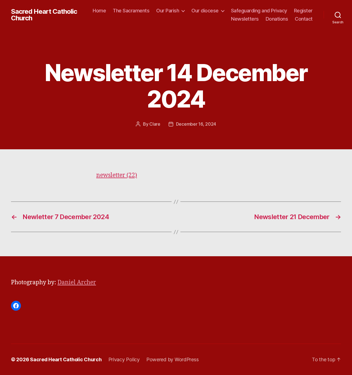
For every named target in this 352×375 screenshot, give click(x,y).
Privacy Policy (124, 359)
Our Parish (167, 10)
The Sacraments (131, 10)
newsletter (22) (116, 175)
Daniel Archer (76, 282)
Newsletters (245, 19)
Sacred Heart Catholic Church (44, 14)
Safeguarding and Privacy (259, 10)
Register (303, 10)
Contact (304, 19)
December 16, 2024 (196, 124)
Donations (277, 19)
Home (99, 10)
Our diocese (205, 10)
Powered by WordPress (172, 359)
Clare (154, 124)
